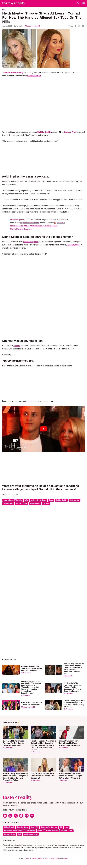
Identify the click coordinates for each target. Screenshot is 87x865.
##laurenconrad (16, 226)
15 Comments (35, 752)
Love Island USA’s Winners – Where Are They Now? (31, 704)
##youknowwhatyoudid (29, 223)
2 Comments (25, 695)
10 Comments (26, 673)
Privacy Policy (54, 858)
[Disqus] (43, 539)
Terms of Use (42, 858)
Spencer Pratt (70, 132)
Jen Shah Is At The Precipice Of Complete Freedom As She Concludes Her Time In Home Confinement (72, 687)
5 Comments (68, 676)
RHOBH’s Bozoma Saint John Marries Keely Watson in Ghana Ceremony (31, 668)
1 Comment (63, 780)
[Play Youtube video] (43, 429)
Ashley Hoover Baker (38, 500)
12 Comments (7, 782)
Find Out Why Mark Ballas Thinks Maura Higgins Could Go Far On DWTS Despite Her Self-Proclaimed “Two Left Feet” (74, 668)
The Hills (46, 503)
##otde (26, 226)
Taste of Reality (30, 858)
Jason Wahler (8, 503)
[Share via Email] (83, 26)
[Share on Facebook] (75, 26)
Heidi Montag (74, 500)
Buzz (4, 9)
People (17, 345)
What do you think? (32, 26)
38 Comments (35, 780)
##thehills (61, 223)
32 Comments (7, 747)
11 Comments (68, 709)
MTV (26, 500)
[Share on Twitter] (79, 26)
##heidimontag (36, 226)
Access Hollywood (30, 241)
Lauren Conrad (21, 503)
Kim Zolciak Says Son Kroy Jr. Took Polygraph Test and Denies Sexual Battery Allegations (74, 704)
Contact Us (64, 858)
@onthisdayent (16, 219)
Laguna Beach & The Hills (13, 500)
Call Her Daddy (61, 500)
